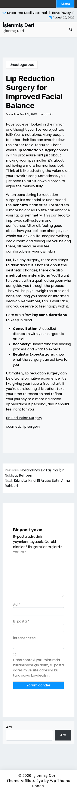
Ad (16, 604)
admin (48, 114)
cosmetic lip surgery (23, 426)
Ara (9, 727)
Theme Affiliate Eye (25, 780)
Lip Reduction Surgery (24, 417)
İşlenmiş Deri (18, 25)
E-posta (21, 621)
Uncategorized (21, 64)
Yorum (20, 552)
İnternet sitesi (24, 638)
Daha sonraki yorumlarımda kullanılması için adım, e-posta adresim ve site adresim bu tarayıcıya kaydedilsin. (38, 667)
